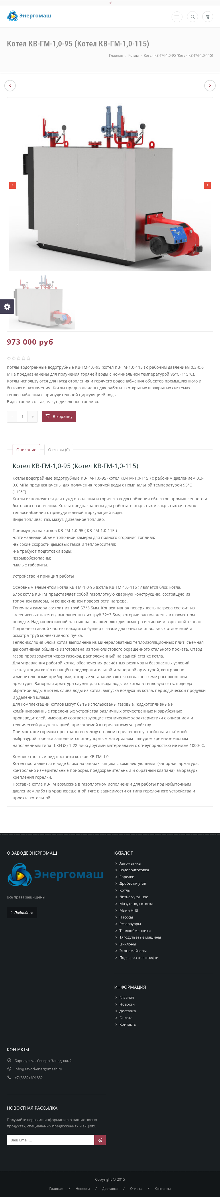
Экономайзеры (133, 950)
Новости (127, 1004)
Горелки (126, 876)
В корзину (62, 416)
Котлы (133, 55)
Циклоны (127, 944)
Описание (26, 449)
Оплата (125, 1017)
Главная (116, 55)
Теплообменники (135, 930)
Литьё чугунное (133, 896)
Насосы (126, 917)
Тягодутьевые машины (140, 937)
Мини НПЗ (128, 910)
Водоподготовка (134, 869)
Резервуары (130, 923)
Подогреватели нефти (138, 957)
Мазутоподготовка (136, 903)
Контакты (128, 1024)
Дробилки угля (132, 883)
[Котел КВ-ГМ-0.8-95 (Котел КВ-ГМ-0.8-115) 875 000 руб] (212, 85)
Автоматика (130, 863)
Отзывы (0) (59, 449)
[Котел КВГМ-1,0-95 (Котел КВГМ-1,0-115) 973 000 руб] (8, 85)
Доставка (127, 1010)
